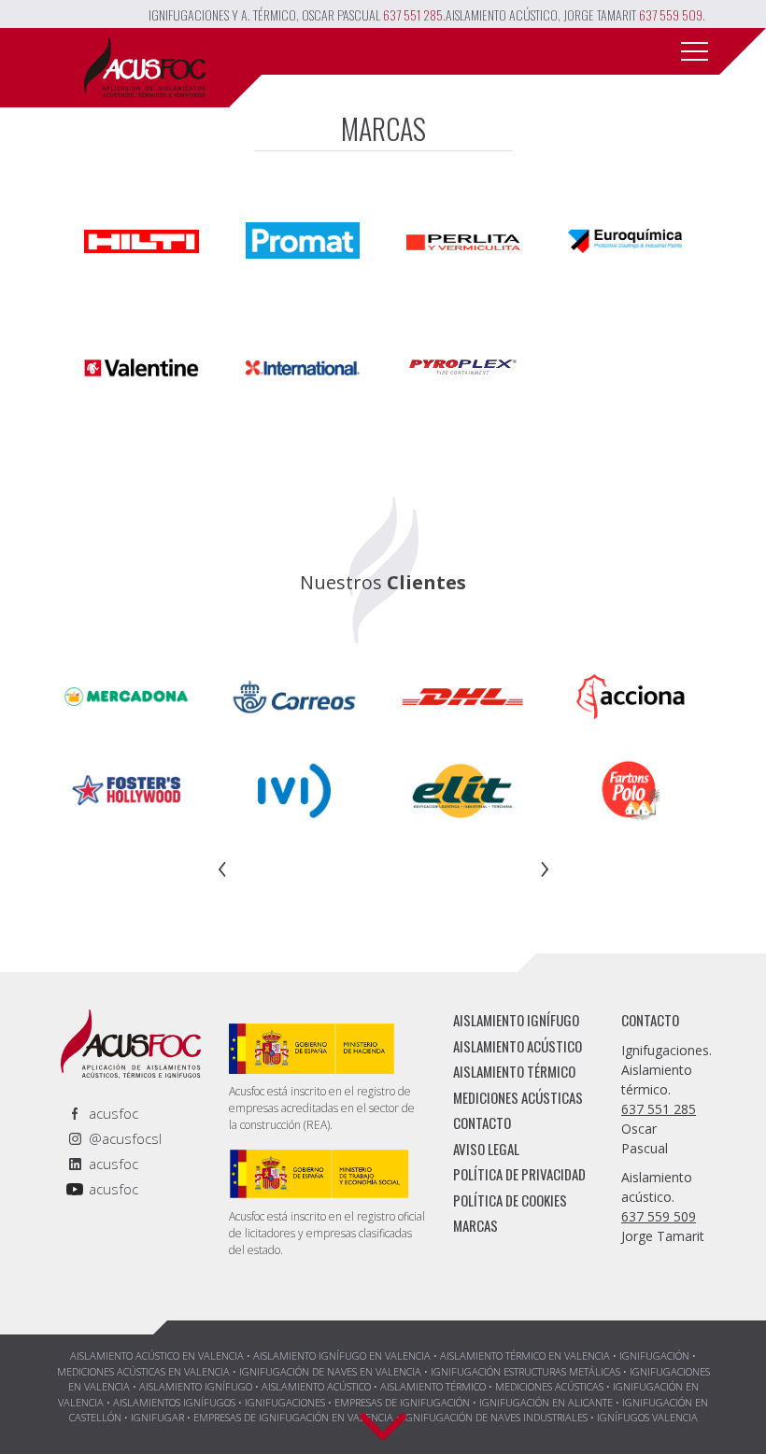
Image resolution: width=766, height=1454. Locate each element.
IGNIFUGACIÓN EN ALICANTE (546, 1402)
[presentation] (222, 866)
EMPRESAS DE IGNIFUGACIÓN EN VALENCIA (293, 1417)
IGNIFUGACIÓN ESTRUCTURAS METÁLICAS (525, 1371)
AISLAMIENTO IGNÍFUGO (516, 1019)
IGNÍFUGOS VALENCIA (647, 1417)
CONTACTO (482, 1122)
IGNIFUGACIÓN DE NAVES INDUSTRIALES (495, 1417)
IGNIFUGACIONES (285, 1402)
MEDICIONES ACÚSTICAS (518, 1097)
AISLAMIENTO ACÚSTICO (517, 1046)
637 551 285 (413, 14)
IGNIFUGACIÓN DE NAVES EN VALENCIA (330, 1371)
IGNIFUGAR (157, 1417)
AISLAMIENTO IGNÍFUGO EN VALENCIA (342, 1355)
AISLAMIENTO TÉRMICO (514, 1071)
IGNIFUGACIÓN (654, 1355)
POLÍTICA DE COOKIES (510, 1200)
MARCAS (475, 1225)
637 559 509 (670, 14)
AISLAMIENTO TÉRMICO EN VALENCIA (525, 1355)
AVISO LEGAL (486, 1148)
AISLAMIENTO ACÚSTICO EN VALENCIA (157, 1355)
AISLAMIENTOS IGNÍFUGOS (174, 1402)
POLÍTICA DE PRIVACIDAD (519, 1174)
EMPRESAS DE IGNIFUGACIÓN (402, 1402)
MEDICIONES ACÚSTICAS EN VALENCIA (143, 1371)
